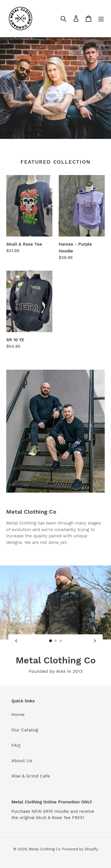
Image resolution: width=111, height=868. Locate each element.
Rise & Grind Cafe (30, 776)
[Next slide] (95, 640)
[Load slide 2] (55, 640)
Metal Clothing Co (45, 849)
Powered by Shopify (80, 849)
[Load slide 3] (60, 640)
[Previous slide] (16, 640)
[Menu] (101, 18)
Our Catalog (24, 730)
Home (17, 714)
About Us (21, 760)
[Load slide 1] (50, 640)
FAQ (15, 745)
